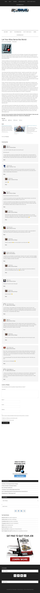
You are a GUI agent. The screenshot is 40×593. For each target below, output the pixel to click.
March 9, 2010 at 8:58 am (11, 253)
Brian (7, 146)
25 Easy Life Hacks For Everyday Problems (9, 485)
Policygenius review (5, 523)
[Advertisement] (20, 21)
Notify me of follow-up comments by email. (10, 418)
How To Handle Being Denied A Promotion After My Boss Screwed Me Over (15, 491)
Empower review (4, 517)
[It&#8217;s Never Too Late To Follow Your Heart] (32, 129)
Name (3, 399)
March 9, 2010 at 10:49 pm (12, 266)
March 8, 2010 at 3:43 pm (11, 348)
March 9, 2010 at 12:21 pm (11, 228)
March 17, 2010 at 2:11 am (11, 166)
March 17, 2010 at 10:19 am (13, 179)
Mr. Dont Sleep (9, 369)
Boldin (3, 525)
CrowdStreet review (5, 521)
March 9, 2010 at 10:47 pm (12, 291)
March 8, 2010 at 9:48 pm (11, 305)
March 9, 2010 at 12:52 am (11, 281)
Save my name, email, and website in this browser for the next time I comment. (15, 415)
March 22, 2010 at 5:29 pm (11, 147)
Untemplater (20, 10)
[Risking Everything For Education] (8, 129)
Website (3, 409)
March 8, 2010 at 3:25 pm (11, 370)
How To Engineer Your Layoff (7, 530)
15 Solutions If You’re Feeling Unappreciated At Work (11, 489)
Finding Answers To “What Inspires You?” (9, 493)
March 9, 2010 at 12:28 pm (11, 193)
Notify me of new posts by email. (8, 420)
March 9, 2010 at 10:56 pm (12, 212)
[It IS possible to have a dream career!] (20, 128)
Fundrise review (4, 519)
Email (3, 404)
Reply (4, 159)
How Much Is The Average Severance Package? (10, 483)
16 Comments (14, 41)
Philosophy (7, 136)
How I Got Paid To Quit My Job (7, 487)
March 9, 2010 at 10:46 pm (12, 335)
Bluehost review (4, 527)
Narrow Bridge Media (27, 589)
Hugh (7, 319)
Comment (4, 389)
